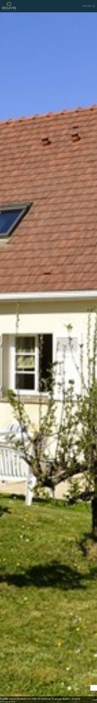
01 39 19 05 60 (87, 6)
